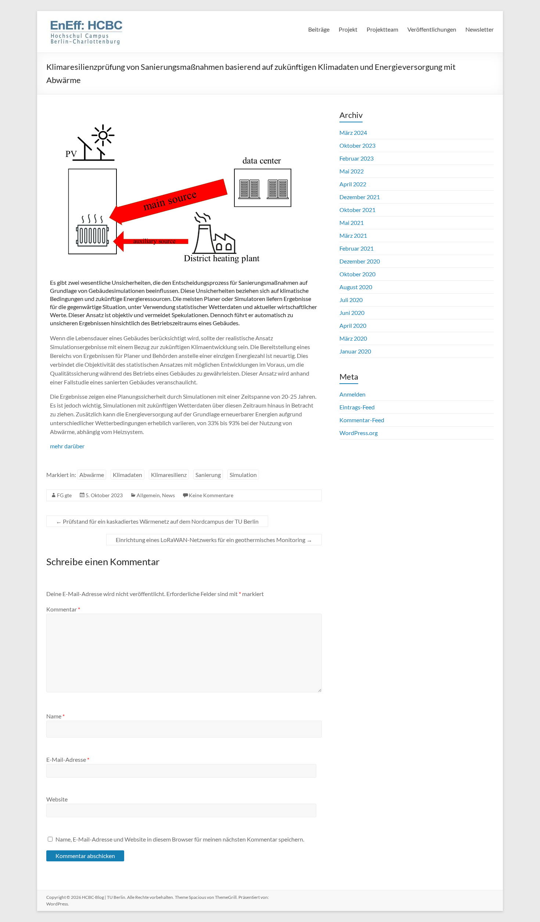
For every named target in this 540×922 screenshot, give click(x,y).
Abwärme (91, 474)
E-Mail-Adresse (67, 759)
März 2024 (353, 132)
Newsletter (479, 29)
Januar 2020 (355, 351)
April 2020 (352, 325)
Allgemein (148, 495)
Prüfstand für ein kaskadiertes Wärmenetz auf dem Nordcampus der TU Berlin (157, 521)
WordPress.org (358, 432)
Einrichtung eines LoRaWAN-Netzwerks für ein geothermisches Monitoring (214, 539)
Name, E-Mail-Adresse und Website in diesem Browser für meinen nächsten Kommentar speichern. (179, 839)
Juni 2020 (351, 312)
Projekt (348, 29)
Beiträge (319, 29)
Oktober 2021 (357, 209)
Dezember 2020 (359, 261)
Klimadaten (127, 474)
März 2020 (353, 338)
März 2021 (353, 235)
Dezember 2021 (359, 196)
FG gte (64, 495)
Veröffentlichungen (431, 29)
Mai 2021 (351, 222)
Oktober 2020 (357, 273)
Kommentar (63, 609)
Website (57, 799)
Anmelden (352, 394)
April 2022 (352, 183)
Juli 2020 (351, 299)
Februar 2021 (356, 248)
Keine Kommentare (211, 495)
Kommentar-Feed (361, 419)
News (168, 495)
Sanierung (208, 474)
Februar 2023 (356, 158)
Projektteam (382, 29)
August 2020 (355, 286)
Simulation (243, 474)
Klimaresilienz (169, 474)
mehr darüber (67, 445)
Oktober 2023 (357, 145)
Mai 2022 (351, 171)
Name (55, 716)
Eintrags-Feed (357, 406)
